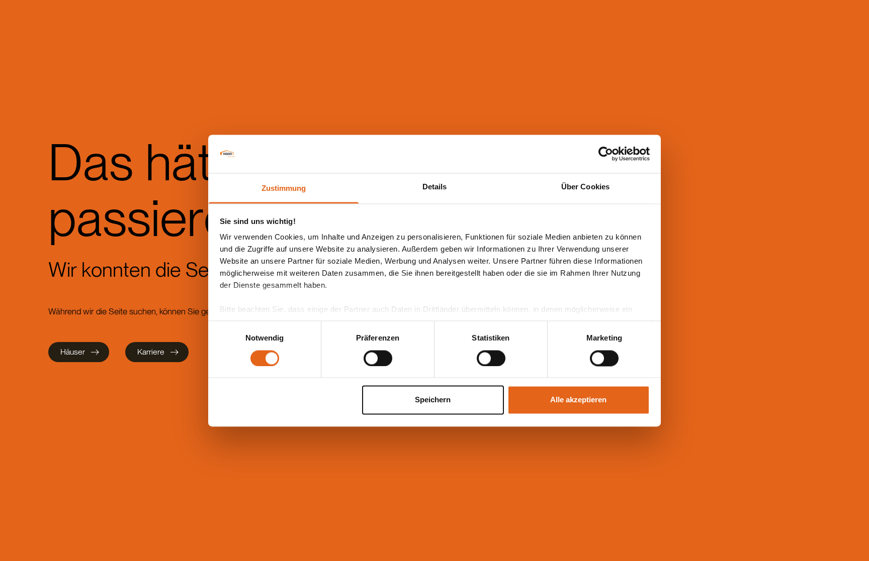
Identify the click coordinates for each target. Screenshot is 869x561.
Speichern (433, 400)
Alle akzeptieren (578, 400)
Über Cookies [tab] (585, 187)
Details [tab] (434, 187)
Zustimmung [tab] (284, 188)
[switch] (378, 358)
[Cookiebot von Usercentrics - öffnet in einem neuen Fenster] (606, 153)
